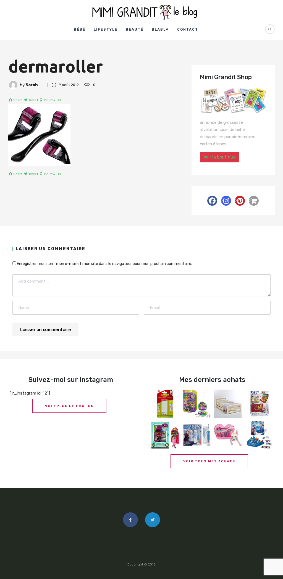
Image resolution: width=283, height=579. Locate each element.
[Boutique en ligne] (254, 201)
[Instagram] (226, 201)
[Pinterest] (240, 201)
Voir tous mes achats (209, 461)
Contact (187, 29)
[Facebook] (212, 201)
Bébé (79, 29)
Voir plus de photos (69, 406)
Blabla (160, 29)
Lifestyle (105, 29)
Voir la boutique (219, 157)
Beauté (134, 29)
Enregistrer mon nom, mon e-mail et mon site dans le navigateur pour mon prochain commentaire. (104, 263)
